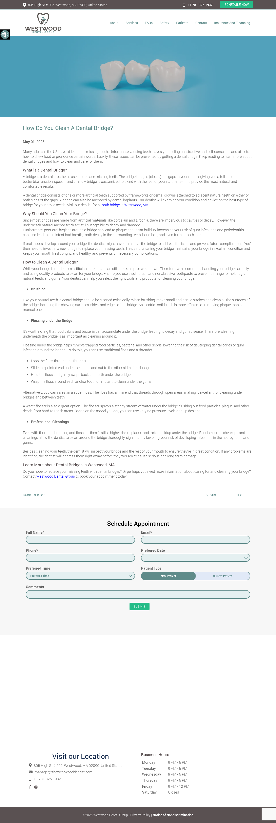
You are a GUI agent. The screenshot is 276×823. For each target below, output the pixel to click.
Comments (35, 586)
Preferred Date (153, 550)
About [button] (114, 23)
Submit (139, 606)
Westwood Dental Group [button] (55, 476)
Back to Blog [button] (34, 495)
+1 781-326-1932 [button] (200, 5)
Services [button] (132, 23)
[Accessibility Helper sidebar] (5, 34)
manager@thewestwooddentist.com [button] (64, 772)
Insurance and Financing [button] (232, 23)
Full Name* (35, 532)
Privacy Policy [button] (140, 815)
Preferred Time (38, 568)
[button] (43, 23)
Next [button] (240, 495)
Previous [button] (208, 495)
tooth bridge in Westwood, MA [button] (124, 204)
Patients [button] (182, 23)
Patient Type (151, 568)
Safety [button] (164, 23)
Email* (146, 532)
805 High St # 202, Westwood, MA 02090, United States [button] (67, 5)
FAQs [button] (149, 23)
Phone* (32, 550)
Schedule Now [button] (236, 4)
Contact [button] (201, 23)
